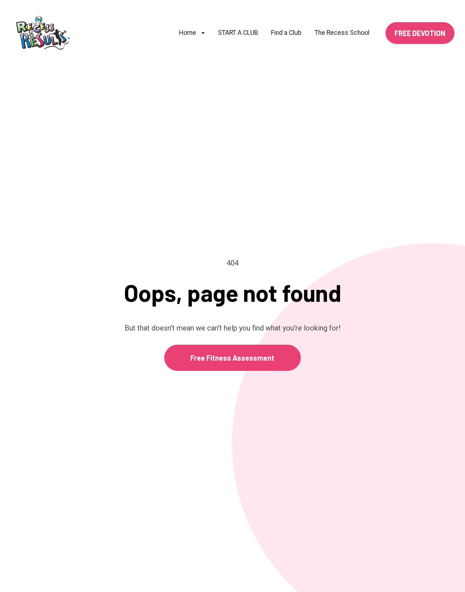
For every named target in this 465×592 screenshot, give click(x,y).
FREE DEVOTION (420, 33)
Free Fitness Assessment (232, 357)
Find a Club (286, 32)
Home (187, 32)
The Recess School (342, 32)
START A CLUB (238, 32)
